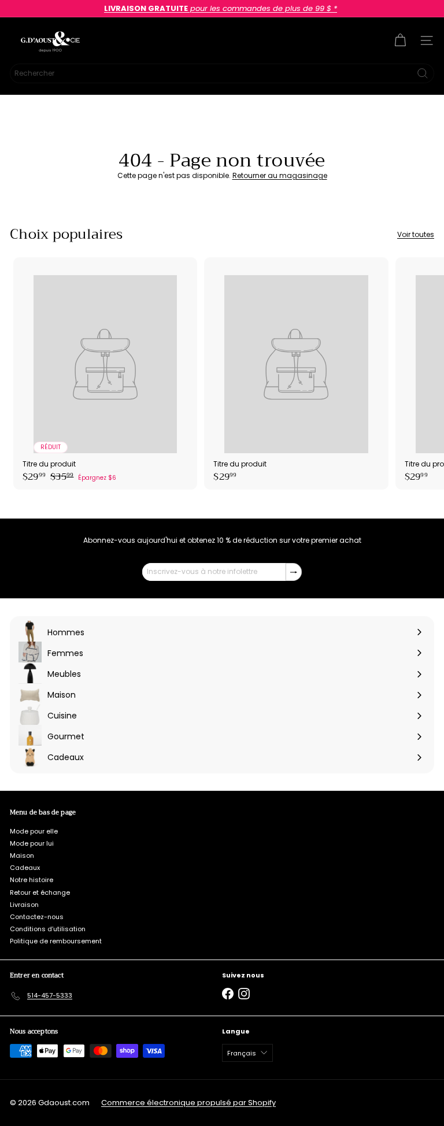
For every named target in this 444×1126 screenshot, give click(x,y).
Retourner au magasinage (279, 175)
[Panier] (400, 40)
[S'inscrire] (294, 571)
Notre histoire (31, 879)
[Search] (422, 73)
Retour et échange (40, 892)
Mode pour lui (32, 843)
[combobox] (222, 73)
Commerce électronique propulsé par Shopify (188, 1102)
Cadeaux (25, 867)
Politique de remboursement (56, 941)
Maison (22, 855)
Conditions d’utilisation (48, 929)
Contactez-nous (37, 916)
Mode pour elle (34, 831)
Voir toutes (415, 235)
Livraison (24, 904)
